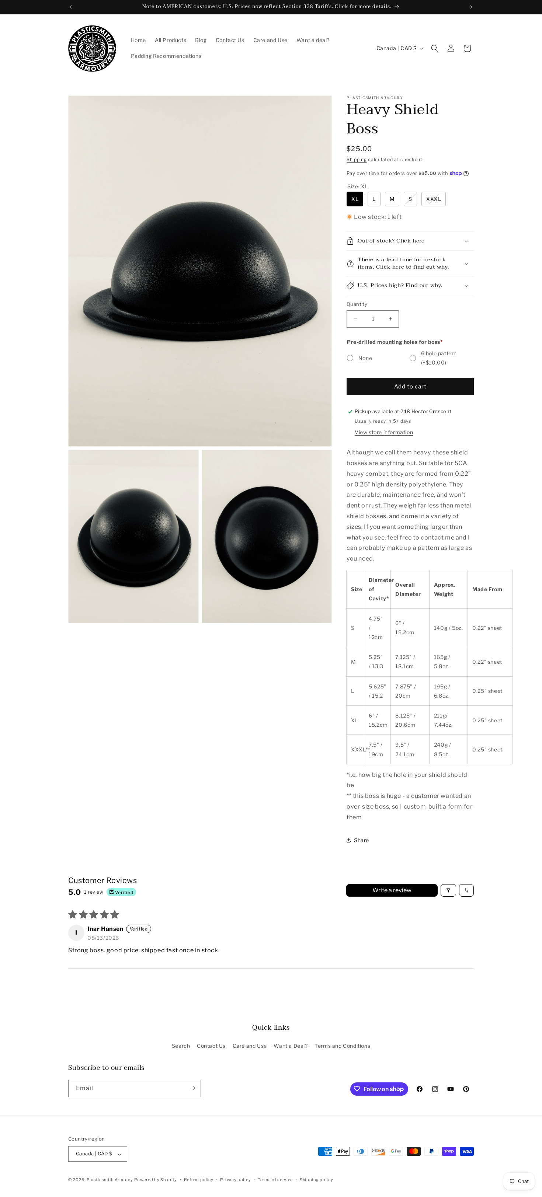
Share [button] (361, 840)
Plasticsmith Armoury (110, 1180)
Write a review (391, 890)
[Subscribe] (192, 1088)
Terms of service (275, 1179)
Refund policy (198, 1179)
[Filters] (448, 890)
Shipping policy (316, 1179)
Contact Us (211, 1046)
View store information (384, 432)
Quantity (357, 304)
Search (181, 1046)
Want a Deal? (291, 1046)
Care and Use (250, 1046)
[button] (435, 48)
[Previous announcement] (71, 7)
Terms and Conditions (342, 1046)
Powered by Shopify (155, 1180)
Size (357, 186)
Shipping (357, 159)
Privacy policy (235, 1179)
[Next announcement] (471, 7)
